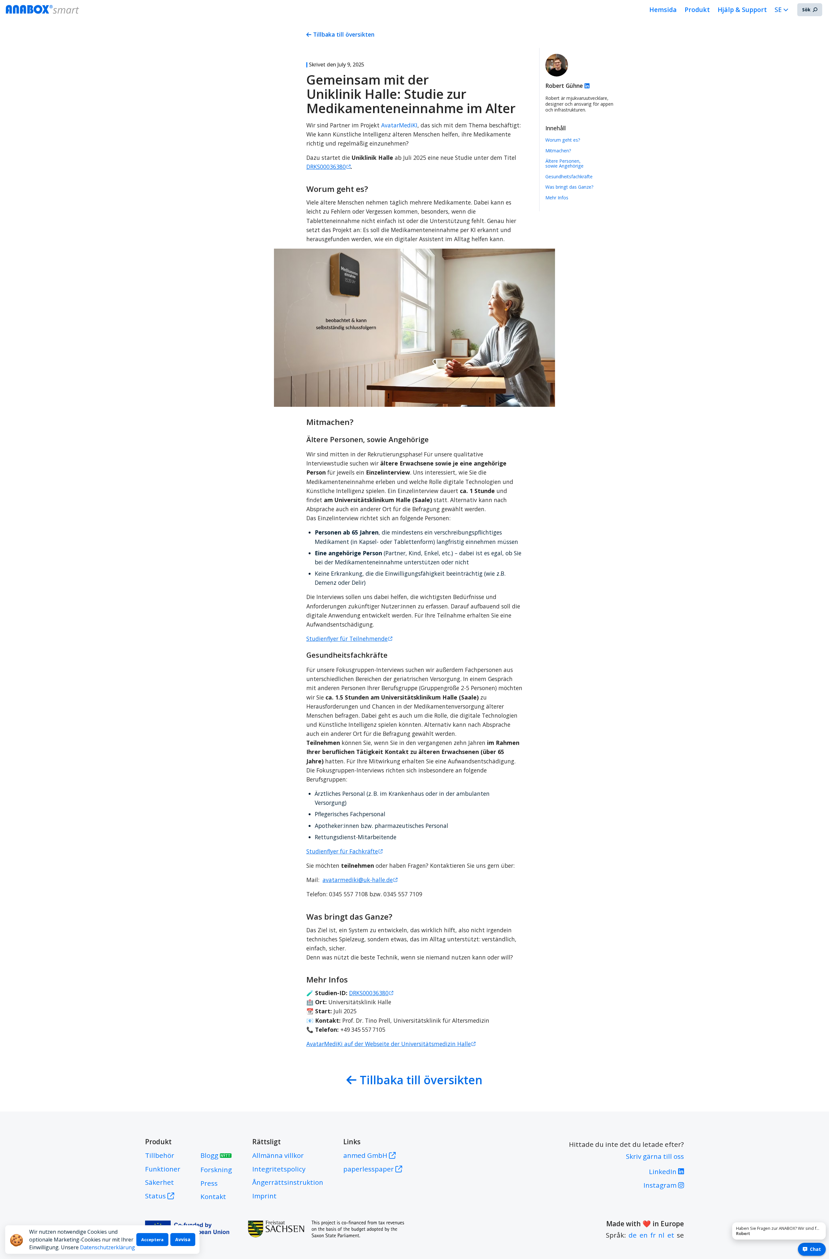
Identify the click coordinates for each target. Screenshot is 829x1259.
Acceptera (152, 1239)
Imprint (264, 1195)
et (670, 1235)
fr (653, 1235)
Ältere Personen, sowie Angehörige (564, 163)
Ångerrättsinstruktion (287, 1182)
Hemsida (663, 9)
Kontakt (213, 1196)
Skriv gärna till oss (655, 1156)
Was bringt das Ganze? (569, 187)
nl (661, 1235)
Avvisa (182, 1239)
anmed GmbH (366, 1155)
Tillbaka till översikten (343, 34)
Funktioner (162, 1168)
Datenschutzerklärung (107, 1247)
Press (209, 1183)
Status (155, 1195)
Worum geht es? (562, 140)
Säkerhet (159, 1182)
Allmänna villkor (278, 1155)
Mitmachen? (558, 150)
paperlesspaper (369, 1168)
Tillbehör (159, 1155)
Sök (806, 9)
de (633, 1235)
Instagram (660, 1185)
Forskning (216, 1169)
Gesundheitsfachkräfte (569, 176)
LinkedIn (663, 1171)
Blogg (215, 1155)
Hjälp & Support (742, 9)
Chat (815, 1249)
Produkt (697, 9)
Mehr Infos (556, 197)
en (644, 1235)
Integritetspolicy (278, 1168)
